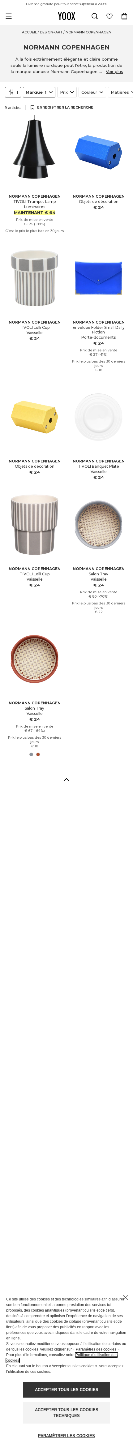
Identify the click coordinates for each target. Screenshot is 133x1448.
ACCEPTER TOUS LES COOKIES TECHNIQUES (66, 1412)
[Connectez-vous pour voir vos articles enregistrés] (109, 16)
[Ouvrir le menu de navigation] (8, 16)
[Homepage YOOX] (66, 16)
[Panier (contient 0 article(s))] (124, 16)
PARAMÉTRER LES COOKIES (66, 1435)
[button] (66, 779)
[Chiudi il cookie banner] (125, 1297)
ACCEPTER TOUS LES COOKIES (66, 1389)
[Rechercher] (94, 16)
